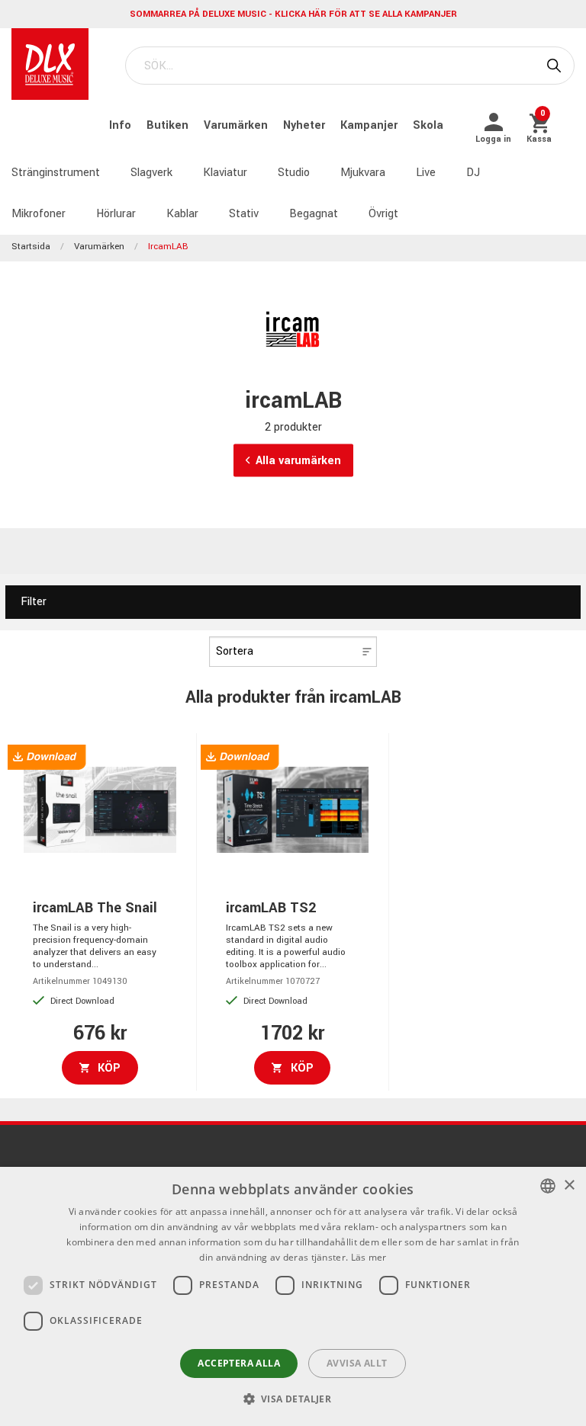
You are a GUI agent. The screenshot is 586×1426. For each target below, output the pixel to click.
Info (121, 125)
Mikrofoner (38, 214)
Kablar (182, 214)
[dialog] (293, 1296)
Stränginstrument (55, 173)
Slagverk (151, 173)
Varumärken (237, 125)
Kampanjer (370, 125)
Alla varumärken (298, 461)
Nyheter (305, 125)
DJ (473, 173)
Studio (294, 173)
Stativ (244, 214)
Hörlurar (116, 214)
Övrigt (383, 214)
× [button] (569, 1185)
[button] (293, 1398)
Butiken (169, 125)
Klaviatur (225, 173)
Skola (428, 125)
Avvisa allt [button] (357, 1363)
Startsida (30, 247)
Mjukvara (362, 173)
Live (426, 173)
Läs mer (369, 1257)
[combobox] (547, 1186)
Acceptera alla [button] (239, 1363)
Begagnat (313, 214)
